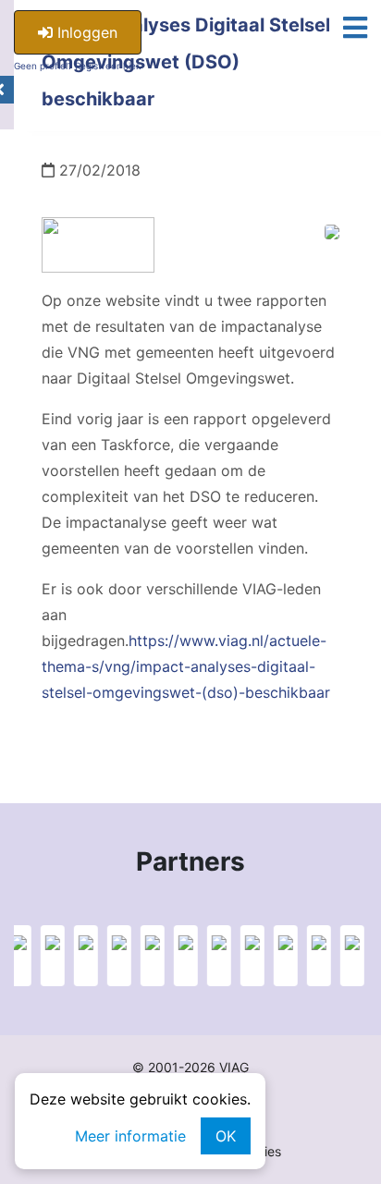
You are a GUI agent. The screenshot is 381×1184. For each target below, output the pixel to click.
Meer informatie (130, 1136)
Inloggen (85, 32)
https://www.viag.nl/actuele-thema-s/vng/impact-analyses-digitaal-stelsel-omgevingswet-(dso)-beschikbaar (186, 666)
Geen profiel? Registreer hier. (77, 65)
